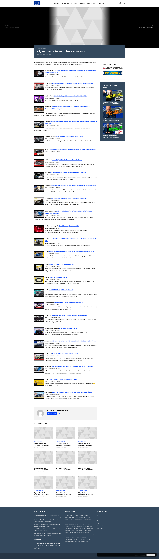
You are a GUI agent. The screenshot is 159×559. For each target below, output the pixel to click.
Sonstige (67, 541)
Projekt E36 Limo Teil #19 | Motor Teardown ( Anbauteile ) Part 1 (70, 315)
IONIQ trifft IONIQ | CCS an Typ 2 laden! (61, 290)
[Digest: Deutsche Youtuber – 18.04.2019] (87, 457)
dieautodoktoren (84, 524)
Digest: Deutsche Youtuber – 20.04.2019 (41, 469)
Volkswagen (81, 541)
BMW (83, 522)
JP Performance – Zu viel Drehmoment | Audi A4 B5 (68, 302)
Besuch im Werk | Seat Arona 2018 (69, 226)
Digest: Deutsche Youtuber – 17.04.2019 (41, 494)
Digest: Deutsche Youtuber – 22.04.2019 (63, 444)
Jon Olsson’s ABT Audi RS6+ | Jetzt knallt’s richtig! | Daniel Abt (69, 198)
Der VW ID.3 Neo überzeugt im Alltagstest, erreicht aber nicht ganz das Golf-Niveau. (47, 525)
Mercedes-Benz (76, 534)
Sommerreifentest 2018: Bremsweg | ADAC (61, 264)
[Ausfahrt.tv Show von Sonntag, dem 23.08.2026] (113, 112)
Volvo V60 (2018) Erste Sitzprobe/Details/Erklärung (67, 160)
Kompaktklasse (85, 532)
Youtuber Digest (41, 48)
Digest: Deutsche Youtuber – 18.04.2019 (85, 469)
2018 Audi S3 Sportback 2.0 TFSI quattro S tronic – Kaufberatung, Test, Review (74, 341)
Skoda (88, 539)
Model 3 (91, 534)
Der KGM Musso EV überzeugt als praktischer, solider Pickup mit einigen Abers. (47, 529)
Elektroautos (80, 526)
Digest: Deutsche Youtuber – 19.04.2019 (63, 469)
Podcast (56, 3)
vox (87, 541)
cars (66, 524)
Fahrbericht (89, 528)
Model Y (72, 537)
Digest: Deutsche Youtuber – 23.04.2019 (41, 444)
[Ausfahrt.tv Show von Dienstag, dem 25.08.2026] (113, 95)
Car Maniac (88, 522)
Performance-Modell (71, 539)
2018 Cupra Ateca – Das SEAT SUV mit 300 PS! (69, 136)
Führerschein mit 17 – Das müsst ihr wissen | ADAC (63, 379)
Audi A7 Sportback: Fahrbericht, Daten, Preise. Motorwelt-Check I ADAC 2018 (71, 251)
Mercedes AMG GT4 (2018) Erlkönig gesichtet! (65, 353)
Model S (67, 537)
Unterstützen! (67, 3)
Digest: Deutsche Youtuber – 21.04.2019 (85, 444)
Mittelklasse (84, 534)
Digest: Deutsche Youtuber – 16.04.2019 (63, 494)
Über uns (82, 3)
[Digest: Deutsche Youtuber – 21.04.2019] (87, 433)
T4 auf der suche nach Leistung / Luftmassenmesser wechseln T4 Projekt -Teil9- (73, 185)
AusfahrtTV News (78, 515)
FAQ (75, 3)
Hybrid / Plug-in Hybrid (85, 530)
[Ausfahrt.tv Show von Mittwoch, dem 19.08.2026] (113, 128)
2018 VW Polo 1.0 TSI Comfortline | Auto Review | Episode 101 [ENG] (72, 392)
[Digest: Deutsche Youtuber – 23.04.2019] (43, 433)
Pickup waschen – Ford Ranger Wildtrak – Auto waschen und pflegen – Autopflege (73, 149)
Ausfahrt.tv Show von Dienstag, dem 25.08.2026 (111, 103)
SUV (72, 541)
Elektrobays (88, 526)
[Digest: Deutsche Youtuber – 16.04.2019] (65, 482)
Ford (77, 530)
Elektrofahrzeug (70, 528)
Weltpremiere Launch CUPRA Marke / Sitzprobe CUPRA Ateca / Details (72, 83)
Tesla (75, 541)
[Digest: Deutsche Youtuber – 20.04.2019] (43, 457)
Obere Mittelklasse (81, 537)
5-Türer (67, 515)
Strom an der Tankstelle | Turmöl (68, 328)
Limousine (68, 534)
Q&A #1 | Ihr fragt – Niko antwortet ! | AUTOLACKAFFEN (70, 96)
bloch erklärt (77, 522)
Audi (71, 515)
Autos (85, 519)
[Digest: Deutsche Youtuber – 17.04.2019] (43, 482)
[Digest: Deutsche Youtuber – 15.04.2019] (87, 482)
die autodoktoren (74, 524)
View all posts (52, 413)
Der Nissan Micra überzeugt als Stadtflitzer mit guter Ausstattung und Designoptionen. (47, 520)
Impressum (102, 3)
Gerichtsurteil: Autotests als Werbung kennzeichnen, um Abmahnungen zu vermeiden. (48, 534)
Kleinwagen (72, 532)
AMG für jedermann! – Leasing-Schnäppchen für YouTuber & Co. (68, 172)
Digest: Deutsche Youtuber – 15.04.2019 (85, 494)
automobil (68, 517)
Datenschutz (91, 3)
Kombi (78, 532)
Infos (66, 532)
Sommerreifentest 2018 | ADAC (58, 277)
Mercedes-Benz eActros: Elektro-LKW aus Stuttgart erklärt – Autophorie (72, 366)
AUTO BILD (86, 515)
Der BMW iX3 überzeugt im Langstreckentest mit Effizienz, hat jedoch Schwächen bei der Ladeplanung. (47, 516)
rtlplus (80, 539)
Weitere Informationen (140, 555)
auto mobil (75, 517)
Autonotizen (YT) (78, 519)
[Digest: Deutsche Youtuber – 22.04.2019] (65, 433)
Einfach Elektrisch (70, 526)
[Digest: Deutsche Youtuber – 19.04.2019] (65, 457)
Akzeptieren (151, 555)
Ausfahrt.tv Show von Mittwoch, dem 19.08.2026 (111, 136)
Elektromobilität (80, 528)
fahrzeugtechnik (70, 530)
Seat (84, 539)
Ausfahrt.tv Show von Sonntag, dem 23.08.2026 (111, 119)
